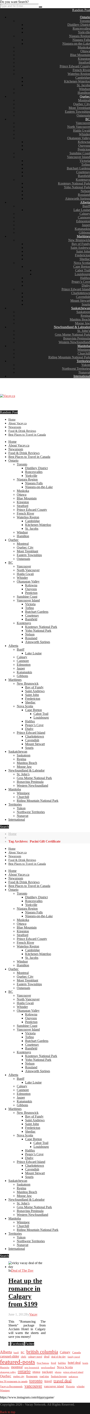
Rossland (84, 195)
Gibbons (84, 232)
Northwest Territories (76, 368)
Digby (86, 285)
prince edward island (73, 1372)
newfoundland (48, 1367)
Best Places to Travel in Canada (27, 434)
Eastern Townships (77, 111)
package (47, 1371)
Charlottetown (80, 293)
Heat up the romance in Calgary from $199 (25, 1292)
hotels (85, 1363)
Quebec (85, 96)
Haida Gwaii (81, 130)
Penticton (84, 149)
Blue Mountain (80, 55)
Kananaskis (82, 229)
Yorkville (84, 32)
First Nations (43, 1363)
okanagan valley (8, 1372)
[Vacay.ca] (7, 396)
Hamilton (84, 92)
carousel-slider (9, 1356)
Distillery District (78, 24)
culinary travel (35, 1356)
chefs (23, 1356)
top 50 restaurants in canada (13, 1381)
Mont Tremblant (79, 108)
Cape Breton (81, 266)
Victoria (85, 160)
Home (11, 419)
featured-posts (17, 1361)
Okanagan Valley (78, 138)
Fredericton (82, 255)
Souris (86, 304)
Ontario (85, 17)
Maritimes (83, 236)
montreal (17, 1367)
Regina (85, 315)
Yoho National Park (77, 187)
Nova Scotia (82, 263)
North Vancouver (78, 126)
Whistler (84, 134)
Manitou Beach (80, 319)
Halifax (85, 278)
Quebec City (81, 104)
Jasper (86, 225)
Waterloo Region (79, 74)
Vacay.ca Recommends (11, 1386)
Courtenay (83, 172)
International (81, 376)
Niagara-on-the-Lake (76, 43)
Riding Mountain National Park (69, 357)
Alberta (85, 202)
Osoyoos (84, 145)
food (53, 1362)
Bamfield (84, 176)
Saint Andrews (80, 247)
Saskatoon (83, 312)
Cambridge (82, 77)
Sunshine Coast (79, 153)
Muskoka (84, 47)
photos (58, 1372)
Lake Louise (81, 210)
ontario (24, 1371)
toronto (35, 1380)
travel (48, 1381)
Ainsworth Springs (77, 198)
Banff (86, 206)
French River (81, 70)
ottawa (36, 1371)
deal (46, 1356)
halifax (62, 1363)
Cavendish (83, 297)
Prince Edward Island (76, 289)
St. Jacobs (83, 85)
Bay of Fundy (81, 244)
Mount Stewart (80, 300)
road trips (44, 1376)
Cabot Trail (82, 270)
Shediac (85, 259)
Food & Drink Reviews (22, 430)
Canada (76, 1352)
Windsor (84, 89)
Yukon (85, 365)
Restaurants (32, 1376)
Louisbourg (82, 274)
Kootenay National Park (74, 183)
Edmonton (83, 221)
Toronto (85, 21)
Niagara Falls (81, 40)
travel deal (63, 1381)
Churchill (84, 353)
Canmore (84, 217)
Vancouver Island (78, 157)
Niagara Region (79, 36)
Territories (83, 361)
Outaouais (83, 115)
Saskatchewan (80, 308)
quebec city (18, 1376)
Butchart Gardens (78, 168)
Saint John (83, 251)
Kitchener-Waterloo (77, 81)
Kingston (84, 58)
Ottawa (85, 51)
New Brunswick (79, 240)
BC (87, 119)
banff (16, 1352)
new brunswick (31, 1367)
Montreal (84, 100)
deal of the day (58, 1356)
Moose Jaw (82, 323)
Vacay (33, 1314)
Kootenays (83, 179)
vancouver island (54, 1386)
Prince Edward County (75, 66)
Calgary (85, 213)
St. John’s (83, 331)
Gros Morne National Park (72, 334)
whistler (81, 1386)
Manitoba (83, 346)
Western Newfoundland (74, 342)
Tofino (85, 164)
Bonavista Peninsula (76, 338)
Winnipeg (83, 349)
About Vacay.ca (17, 423)
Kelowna (84, 142)
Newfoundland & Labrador (72, 327)
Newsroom (14, 427)
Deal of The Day (22, 1270)
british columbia (42, 1351)
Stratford (84, 62)
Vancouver (83, 123)
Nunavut (84, 372)
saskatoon (73, 1376)
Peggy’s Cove (81, 281)
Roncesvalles (81, 28)
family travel (74, 1356)
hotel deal (74, 1362)
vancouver (33, 1386)
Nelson (85, 191)
